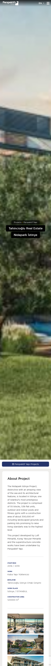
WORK (9, 571)
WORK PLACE (12, 588)
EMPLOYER (11, 580)
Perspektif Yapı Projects (26, 464)
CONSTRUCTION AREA (15, 597)
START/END (11, 563)
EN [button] (40, 3)
